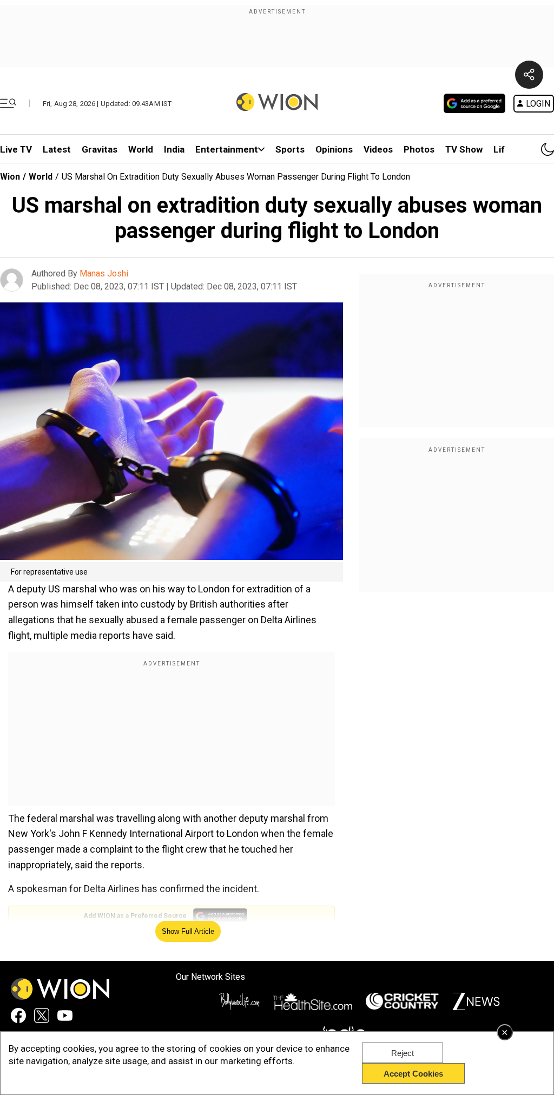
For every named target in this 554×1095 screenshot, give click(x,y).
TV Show (464, 149)
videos (378, 149)
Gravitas (99, 149)
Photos (419, 149)
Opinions (334, 149)
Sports (290, 149)
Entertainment (226, 149)
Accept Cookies (413, 1073)
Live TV (16, 149)
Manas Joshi (104, 273)
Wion (10, 176)
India (174, 149)
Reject (402, 1053)
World (140, 149)
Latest (57, 149)
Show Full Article (188, 931)
